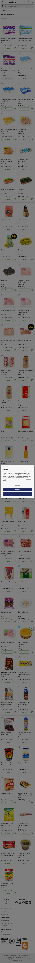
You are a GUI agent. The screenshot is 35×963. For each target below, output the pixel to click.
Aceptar (17, 494)
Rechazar (17, 489)
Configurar (17, 485)
